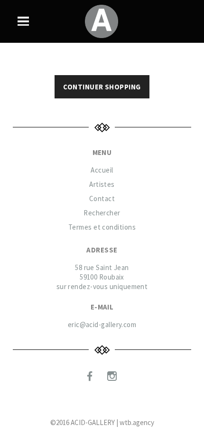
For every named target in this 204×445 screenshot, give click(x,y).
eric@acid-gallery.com (102, 324)
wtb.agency (137, 422)
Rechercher (102, 212)
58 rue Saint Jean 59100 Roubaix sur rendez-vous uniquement (102, 277)
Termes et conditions (102, 227)
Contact (102, 198)
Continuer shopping (101, 86)
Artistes (102, 184)
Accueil (102, 169)
